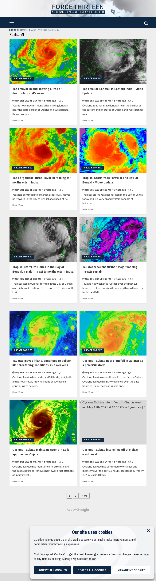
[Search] (145, 22)
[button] (148, 531)
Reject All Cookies (92, 570)
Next (84, 495)
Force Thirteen (77, 7)
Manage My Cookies (132, 570)
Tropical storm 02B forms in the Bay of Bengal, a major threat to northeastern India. (43, 272)
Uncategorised (23, 78)
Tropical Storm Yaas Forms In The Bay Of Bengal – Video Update (110, 183)
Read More (17, 120)
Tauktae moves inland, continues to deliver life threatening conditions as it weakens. (41, 366)
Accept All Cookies (52, 570)
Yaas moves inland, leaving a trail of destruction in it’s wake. (37, 94)
